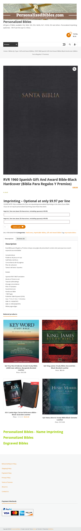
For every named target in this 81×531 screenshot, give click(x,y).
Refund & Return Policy (9, 464)
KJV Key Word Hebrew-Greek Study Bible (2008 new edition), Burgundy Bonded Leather (21, 368)
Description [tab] (9, 239)
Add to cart (16, 227)
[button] (74, 69)
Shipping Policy (6, 468)
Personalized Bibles (17, 22)
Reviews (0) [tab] (20, 239)
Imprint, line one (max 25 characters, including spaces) (25, 211)
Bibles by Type (13, 51)
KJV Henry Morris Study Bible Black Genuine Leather (60, 419)
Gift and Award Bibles (26, 51)
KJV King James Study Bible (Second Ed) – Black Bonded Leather (60, 367)
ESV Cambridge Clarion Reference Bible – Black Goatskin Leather (21, 413)
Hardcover (29, 233)
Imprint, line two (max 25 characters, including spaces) (25, 218)
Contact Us (5, 491)
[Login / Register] (75, 44)
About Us (5, 487)
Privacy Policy (6, 478)
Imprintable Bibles (40, 233)
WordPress (50, 529)
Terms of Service (7, 482)
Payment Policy (6, 473)
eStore (34, 529)
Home (5, 51)
